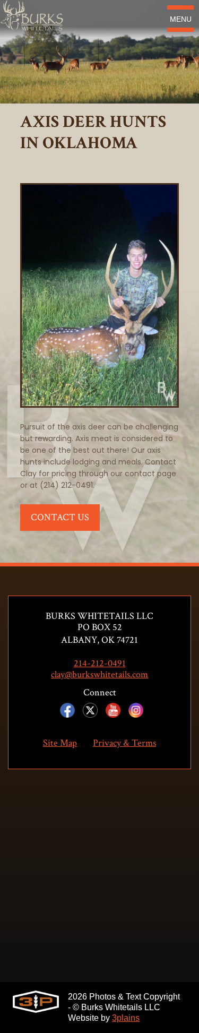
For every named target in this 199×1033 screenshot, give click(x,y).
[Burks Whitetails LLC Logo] (32, 18)
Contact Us (60, 517)
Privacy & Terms (124, 743)
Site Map (60, 743)
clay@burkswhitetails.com (99, 675)
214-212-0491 (100, 663)
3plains (126, 1017)
